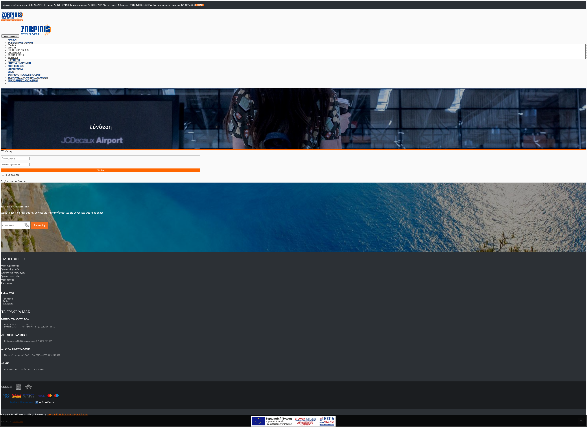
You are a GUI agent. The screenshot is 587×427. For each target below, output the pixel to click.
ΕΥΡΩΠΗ (12, 47)
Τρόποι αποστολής (11, 276)
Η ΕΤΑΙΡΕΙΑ (14, 60)
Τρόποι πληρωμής (10, 269)
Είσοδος (101, 170)
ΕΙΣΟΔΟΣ (199, 5)
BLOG (11, 71)
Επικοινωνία (7, 283)
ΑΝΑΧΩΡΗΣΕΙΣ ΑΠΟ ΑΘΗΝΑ (23, 80)
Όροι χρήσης (7, 280)
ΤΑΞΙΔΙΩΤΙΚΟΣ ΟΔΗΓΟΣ (20, 42)
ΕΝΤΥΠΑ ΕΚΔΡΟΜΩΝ (19, 63)
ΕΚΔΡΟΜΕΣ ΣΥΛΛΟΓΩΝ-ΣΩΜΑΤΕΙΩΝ (28, 77)
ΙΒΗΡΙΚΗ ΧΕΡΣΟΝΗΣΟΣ (18, 50)
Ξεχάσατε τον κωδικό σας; (14, 181)
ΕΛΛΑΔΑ (12, 45)
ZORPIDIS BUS (16, 66)
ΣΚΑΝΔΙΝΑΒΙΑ (14, 52)
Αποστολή (39, 225)
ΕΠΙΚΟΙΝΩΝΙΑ (15, 68)
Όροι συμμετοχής (10, 265)
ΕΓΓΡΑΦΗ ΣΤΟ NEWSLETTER (15, 206)
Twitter (6, 301)
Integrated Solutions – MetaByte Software (67, 414)
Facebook (8, 299)
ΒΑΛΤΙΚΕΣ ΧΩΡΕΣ (16, 55)
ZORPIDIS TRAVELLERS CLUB (24, 74)
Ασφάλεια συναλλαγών (13, 273)
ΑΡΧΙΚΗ (12, 39)
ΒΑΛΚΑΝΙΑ (13, 57)
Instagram (8, 303)
